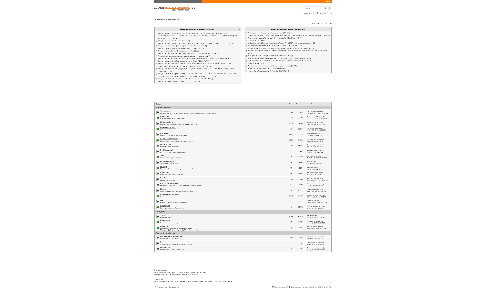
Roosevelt (310, 228)
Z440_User (310, 158)
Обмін (186, 230)
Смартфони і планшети (169, 183)
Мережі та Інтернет (167, 161)
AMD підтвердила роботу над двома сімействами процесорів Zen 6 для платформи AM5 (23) (281, 48)
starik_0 (309, 124)
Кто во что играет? (313, 200)
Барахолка (164, 226)
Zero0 (308, 152)
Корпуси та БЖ (165, 144)
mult (308, 169)
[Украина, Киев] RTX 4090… (316, 226)
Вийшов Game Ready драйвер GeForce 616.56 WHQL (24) (268, 71)
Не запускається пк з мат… (316, 122)
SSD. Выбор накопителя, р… (316, 150)
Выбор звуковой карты (314, 156)
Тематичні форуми (163, 108)
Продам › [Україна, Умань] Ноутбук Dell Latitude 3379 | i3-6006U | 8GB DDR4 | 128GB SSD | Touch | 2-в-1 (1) (196, 43)
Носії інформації (166, 150)
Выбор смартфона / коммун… (316, 184)
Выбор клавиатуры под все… (316, 172)
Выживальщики (312, 215)
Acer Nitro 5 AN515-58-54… (315, 178)
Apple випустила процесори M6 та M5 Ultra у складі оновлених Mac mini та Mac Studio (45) (280, 61)
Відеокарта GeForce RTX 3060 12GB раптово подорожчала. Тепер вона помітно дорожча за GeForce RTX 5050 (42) (289, 35)
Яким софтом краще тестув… (316, 206)
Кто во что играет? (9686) (257, 40)
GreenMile (310, 135)
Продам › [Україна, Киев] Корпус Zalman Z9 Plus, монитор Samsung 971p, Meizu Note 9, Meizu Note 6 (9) (194, 58)
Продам (172, 230)
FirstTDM (310, 130)
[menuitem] (329, 13)
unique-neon (310, 119)
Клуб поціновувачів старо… (316, 111)
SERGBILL (310, 197)
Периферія (164, 172)
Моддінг (163, 189)
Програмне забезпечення (169, 195)
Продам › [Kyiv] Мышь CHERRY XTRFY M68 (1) (174, 41)
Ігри (161, 200)
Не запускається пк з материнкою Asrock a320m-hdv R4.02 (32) (270, 56)
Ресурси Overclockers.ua (165, 233)
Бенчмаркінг (165, 206)
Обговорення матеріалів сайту (171, 236)
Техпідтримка (165, 111)
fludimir (309, 217)
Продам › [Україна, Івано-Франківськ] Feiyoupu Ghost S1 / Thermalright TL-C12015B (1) (188, 53)
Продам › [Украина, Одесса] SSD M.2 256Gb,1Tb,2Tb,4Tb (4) (179, 81)
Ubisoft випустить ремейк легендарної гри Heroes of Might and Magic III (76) (274, 38)
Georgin (309, 250)
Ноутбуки (163, 178)
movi (308, 186)
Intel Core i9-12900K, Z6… (315, 128)
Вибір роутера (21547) (256, 63)
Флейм (163, 215)
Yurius (309, 147)
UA (327, 1)
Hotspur (309, 223)
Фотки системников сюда (315, 189)
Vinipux (229, 281)
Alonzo (309, 238)
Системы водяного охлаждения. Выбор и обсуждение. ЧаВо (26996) (272, 66)
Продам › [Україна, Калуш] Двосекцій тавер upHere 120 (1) (178, 51)
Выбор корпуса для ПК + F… (316, 145)
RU (330, 1)
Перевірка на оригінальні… (315, 221)
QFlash (309, 208)
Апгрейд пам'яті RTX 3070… (316, 133)
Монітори (163, 167)
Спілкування (160, 212)
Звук (162, 156)
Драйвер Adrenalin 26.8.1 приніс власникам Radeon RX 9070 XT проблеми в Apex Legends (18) (281, 43)
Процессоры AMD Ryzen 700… (317, 117)
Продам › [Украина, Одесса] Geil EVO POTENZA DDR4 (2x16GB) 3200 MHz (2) (185, 79)
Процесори (164, 116)
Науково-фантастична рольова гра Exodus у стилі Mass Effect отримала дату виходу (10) (279, 58)
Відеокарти (164, 133)
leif (307, 174)
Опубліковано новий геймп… (316, 237)
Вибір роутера (311, 161)
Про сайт (163, 242)
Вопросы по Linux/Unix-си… (316, 195)
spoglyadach (311, 113)
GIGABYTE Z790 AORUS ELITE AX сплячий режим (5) (266, 68)
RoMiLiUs (310, 191)
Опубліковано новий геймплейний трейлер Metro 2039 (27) (269, 33)
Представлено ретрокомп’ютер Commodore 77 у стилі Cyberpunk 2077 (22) (275, 46)
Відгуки (198, 230)
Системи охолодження (169, 139)
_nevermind (310, 202)
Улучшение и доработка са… (316, 242)
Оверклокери (165, 221)
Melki (308, 141)
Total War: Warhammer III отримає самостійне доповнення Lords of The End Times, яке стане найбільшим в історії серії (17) (288, 52)
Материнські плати (167, 122)
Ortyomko (310, 163)
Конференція (165, 247)
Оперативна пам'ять (168, 128)
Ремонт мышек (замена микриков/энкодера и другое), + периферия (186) (184, 56)
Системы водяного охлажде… (316, 139)
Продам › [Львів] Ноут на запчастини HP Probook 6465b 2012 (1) (181, 48)
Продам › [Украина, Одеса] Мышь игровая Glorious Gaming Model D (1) (183, 46)
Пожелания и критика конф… (316, 248)
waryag (309, 244)
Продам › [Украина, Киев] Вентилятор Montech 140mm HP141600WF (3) (183, 61)
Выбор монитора (312, 167)
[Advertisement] (243, 93)
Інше (191, 230)
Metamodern (311, 180)
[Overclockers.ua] (174, 9)
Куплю (179, 230)
